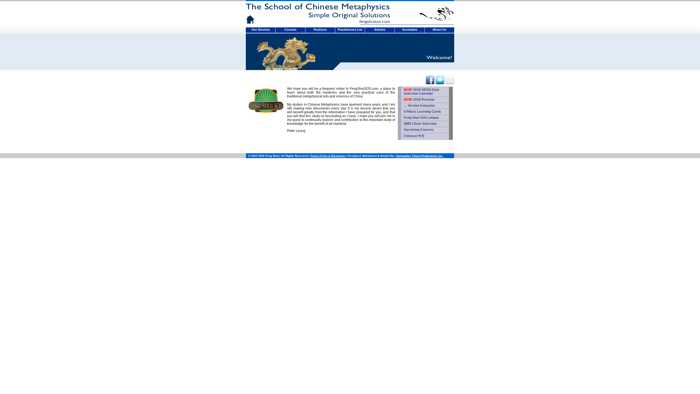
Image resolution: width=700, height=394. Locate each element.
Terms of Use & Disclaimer (328, 155)
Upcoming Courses (419, 130)
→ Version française (419, 106)
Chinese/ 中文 (414, 136)
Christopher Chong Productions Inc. (419, 155)
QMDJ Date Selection (420, 124)
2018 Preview (419, 100)
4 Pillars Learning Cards (422, 112)
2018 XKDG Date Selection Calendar (421, 91)
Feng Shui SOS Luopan (421, 118)
